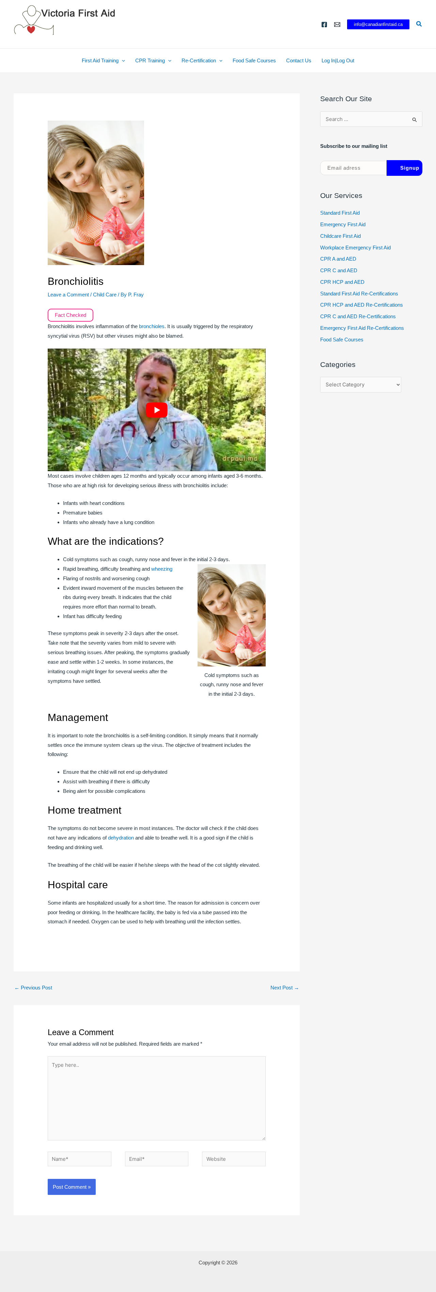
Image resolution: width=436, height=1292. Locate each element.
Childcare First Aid (340, 236)
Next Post (284, 987)
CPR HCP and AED (342, 282)
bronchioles (152, 326)
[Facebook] (324, 24)
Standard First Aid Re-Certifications (359, 293)
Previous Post (33, 987)
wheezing (161, 569)
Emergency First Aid (342, 224)
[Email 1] (337, 24)
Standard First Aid (340, 213)
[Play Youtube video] (157, 410)
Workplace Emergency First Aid (355, 247)
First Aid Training (100, 60)
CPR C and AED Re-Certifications (358, 316)
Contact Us (298, 60)
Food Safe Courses (254, 60)
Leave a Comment (68, 294)
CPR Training (150, 60)
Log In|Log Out (338, 60)
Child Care (104, 294)
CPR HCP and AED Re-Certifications (361, 305)
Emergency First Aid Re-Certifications (362, 328)
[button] (378, 24)
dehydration (121, 838)
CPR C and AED (338, 270)
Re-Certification (199, 60)
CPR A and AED (338, 259)
